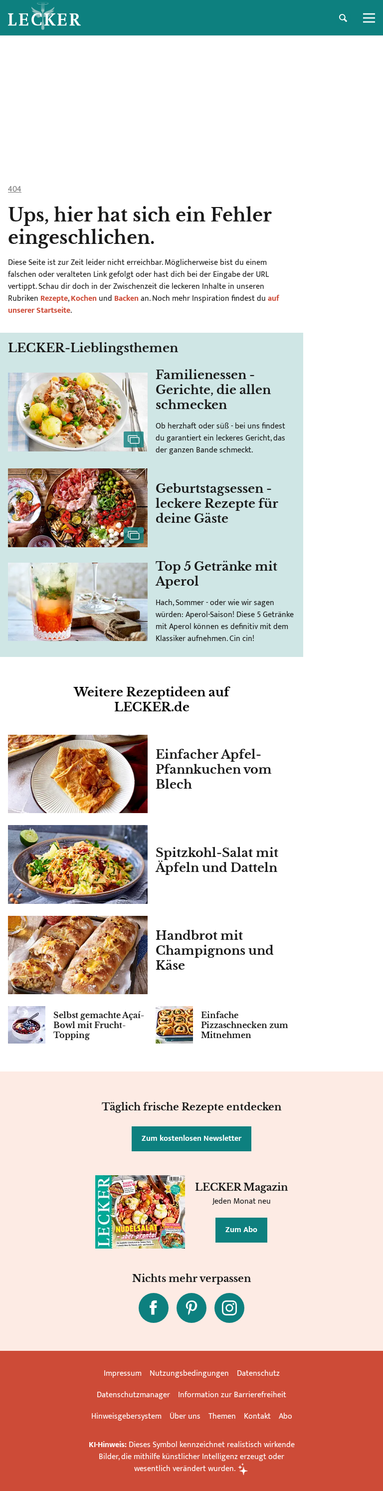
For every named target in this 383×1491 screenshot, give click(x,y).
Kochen (84, 298)
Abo (285, 1416)
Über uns (185, 1416)
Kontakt (257, 1416)
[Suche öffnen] (343, 18)
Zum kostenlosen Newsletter (191, 1138)
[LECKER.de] (44, 18)
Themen (222, 1416)
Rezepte (53, 298)
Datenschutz (258, 1373)
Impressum (123, 1373)
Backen (126, 298)
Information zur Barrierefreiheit (232, 1395)
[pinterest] (191, 1308)
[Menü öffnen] (369, 18)
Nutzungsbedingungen (189, 1373)
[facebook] (154, 1308)
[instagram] (229, 1308)
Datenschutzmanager (133, 1395)
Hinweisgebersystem (126, 1416)
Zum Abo (241, 1230)
